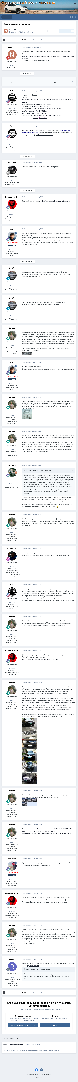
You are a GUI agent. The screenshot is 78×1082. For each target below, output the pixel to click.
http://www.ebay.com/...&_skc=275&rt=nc (47, 108)
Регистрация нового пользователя (23, 1025)
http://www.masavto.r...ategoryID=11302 (35, 130)
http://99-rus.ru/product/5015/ (43, 135)
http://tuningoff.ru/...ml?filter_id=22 (38, 106)
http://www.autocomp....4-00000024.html (47, 115)
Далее (24, 40)
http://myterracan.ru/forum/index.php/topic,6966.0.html (40, 659)
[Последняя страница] (28, 40)
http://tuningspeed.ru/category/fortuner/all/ (56, 201)
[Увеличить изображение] (58, 506)
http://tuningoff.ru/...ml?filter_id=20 (39, 104)
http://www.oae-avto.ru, (48, 693)
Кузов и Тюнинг (27, 32)
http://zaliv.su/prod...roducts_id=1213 (34, 113)
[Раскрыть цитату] (25, 470)
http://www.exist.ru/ (33, 966)
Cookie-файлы (46, 1074)
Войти (55, 1025)
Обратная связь (33, 1074)
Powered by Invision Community (39, 1079)
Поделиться (52, 31)
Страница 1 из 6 (38, 40)
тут (26, 367)
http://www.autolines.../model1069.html (34, 111)
